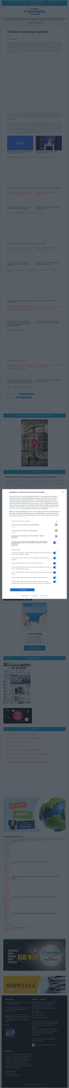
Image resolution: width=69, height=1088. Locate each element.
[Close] (63, 492)
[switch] (55, 525)
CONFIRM (22, 589)
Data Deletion (25, 595)
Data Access (34, 595)
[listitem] (34, 521)
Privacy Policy (44, 595)
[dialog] (34, 544)
